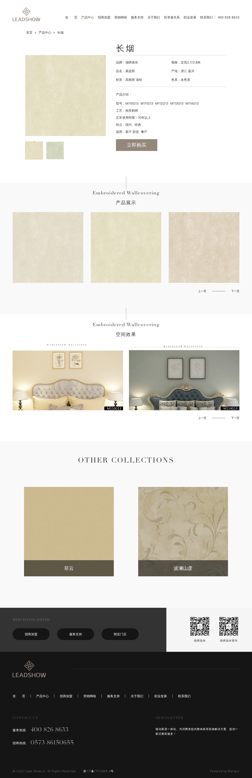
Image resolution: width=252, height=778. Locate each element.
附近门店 (120, 634)
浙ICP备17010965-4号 (98, 771)
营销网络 (120, 17)
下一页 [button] (235, 291)
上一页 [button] (202, 291)
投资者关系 (172, 17)
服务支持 (137, 17)
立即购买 (136, 145)
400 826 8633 (228, 17)
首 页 (71, 17)
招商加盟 (104, 17)
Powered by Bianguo (224, 771)
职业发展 (190, 17)
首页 (29, 32)
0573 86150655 (52, 743)
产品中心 (87, 17)
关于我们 (153, 17)
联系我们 (206, 17)
